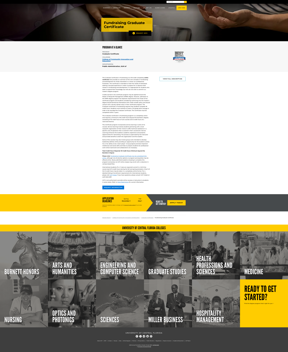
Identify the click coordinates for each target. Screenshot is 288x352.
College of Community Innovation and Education (117, 60)
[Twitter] (140, 336)
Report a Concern (167, 340)
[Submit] (185, 2)
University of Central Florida (144, 333)
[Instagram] (151, 336)
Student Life (147, 7)
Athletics (172, 7)
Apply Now (181, 7)
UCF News (187, 340)
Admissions (116, 7)
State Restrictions (123, 182)
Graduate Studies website (129, 205)
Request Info (142, 33)
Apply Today (176, 203)
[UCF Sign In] (159, 2)
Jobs (120, 340)
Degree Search (106, 217)
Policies (134, 340)
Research (127, 7)
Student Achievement (178, 340)
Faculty (115, 340)
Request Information (113, 187)
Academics (106, 7)
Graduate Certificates (147, 217)
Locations (137, 7)
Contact (110, 340)
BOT (105, 340)
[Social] (144, 336)
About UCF (99, 340)
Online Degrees (126, 340)
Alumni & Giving (160, 7)
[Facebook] (137, 336)
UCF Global (113, 175)
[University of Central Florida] (113, 2)
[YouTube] (147, 336)
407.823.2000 (156, 345)
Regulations (158, 340)
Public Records (150, 340)
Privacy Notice (141, 340)
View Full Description (172, 79)
